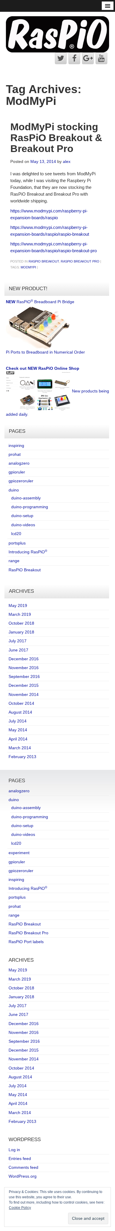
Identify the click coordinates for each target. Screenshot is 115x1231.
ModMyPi (28, 267)
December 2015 (24, 685)
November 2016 (24, 667)
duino (14, 490)
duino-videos (23, 524)
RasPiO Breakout (44, 261)
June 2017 (18, 650)
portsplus (17, 543)
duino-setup (22, 515)
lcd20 (16, 533)
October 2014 (21, 703)
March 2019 (20, 614)
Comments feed (23, 1167)
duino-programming (29, 506)
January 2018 (21, 632)
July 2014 (18, 721)
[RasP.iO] (57, 34)
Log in (14, 1149)
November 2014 (24, 694)
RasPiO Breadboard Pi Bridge (45, 326)
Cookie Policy (20, 1208)
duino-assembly (26, 498)
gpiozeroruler (21, 480)
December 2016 (24, 658)
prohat (15, 454)
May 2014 (18, 729)
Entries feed (20, 1158)
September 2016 (24, 676)
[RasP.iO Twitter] (61, 58)
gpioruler (17, 472)
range (14, 560)
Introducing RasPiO (28, 552)
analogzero (19, 463)
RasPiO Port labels (26, 941)
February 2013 (22, 756)
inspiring (16, 445)
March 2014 (20, 747)
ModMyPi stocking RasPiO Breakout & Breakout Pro (56, 137)
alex (66, 161)
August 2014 (20, 712)
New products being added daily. (57, 391)
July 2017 (18, 640)
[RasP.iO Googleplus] (88, 58)
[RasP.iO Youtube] (101, 58)
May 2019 (18, 605)
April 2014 (18, 739)
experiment (19, 852)
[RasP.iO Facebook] (74, 58)
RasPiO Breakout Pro (80, 261)
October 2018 (21, 623)
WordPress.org (23, 1176)
